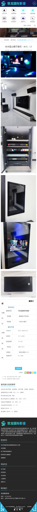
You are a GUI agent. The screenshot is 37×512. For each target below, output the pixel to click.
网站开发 (16, 508)
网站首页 (6, 40)
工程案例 (3, 478)
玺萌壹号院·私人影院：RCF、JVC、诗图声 (12, 392)
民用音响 (3, 472)
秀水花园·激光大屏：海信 (8, 395)
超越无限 (21, 508)
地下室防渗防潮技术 (6, 451)
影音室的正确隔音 (5, 454)
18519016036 (7, 496)
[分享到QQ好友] (14, 509)
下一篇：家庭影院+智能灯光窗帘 (11, 378)
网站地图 (29, 506)
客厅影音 (13, 40)
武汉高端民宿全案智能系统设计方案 (10, 445)
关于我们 (3, 469)
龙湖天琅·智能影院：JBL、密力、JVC (11, 402)
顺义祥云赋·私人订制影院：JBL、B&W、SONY (13, 398)
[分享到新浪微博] (28, 373)
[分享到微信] (25, 373)
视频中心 (3, 482)
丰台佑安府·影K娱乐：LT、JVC (9, 405)
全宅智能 (3, 448)
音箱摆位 (3, 457)
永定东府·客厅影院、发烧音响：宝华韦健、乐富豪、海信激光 (17, 389)
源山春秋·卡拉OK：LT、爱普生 (9, 411)
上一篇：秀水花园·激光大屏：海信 (11, 376)
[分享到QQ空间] (33, 373)
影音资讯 (4, 440)
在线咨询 (18, 368)
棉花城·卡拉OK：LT (6, 408)
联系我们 (4, 488)
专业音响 (3, 475)
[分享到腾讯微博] (30, 373)
